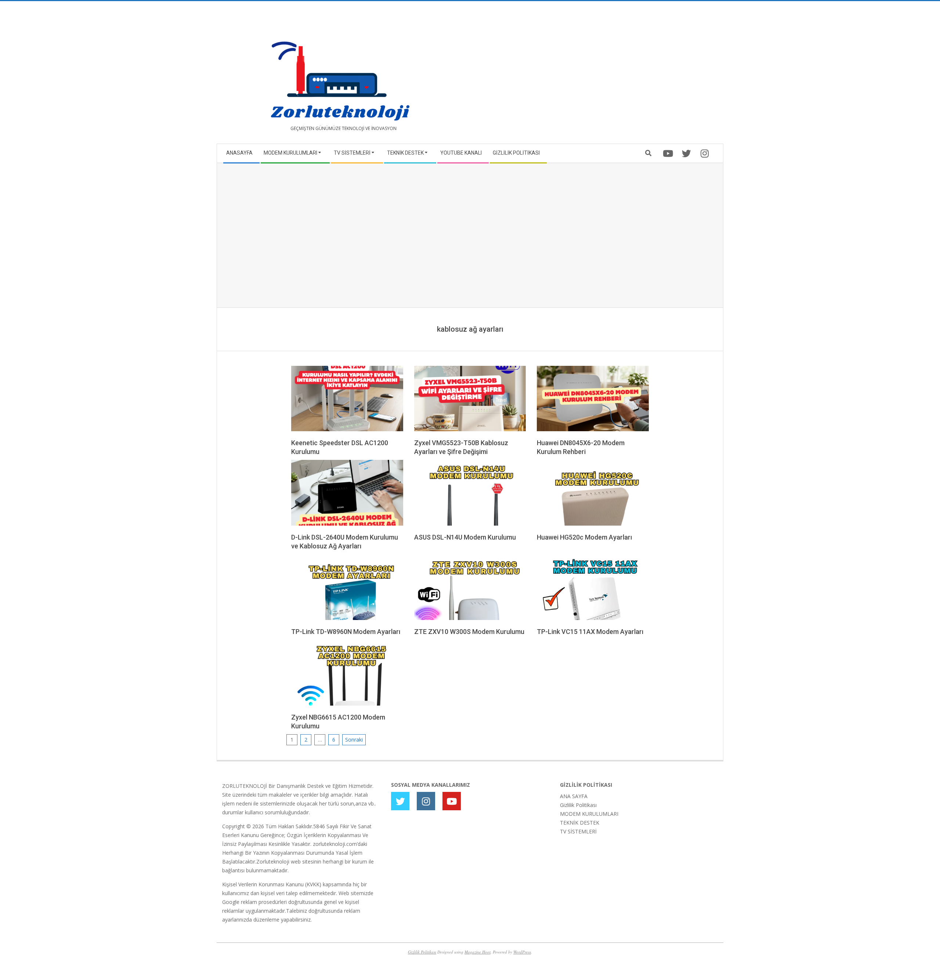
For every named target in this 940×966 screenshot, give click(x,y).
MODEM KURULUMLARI (589, 813)
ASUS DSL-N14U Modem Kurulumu (465, 537)
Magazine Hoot (477, 952)
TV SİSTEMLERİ (578, 831)
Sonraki (354, 739)
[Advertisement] (594, 75)
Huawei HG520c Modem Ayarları (584, 537)
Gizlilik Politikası (578, 804)
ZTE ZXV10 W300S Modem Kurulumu (469, 631)
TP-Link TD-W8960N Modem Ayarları (345, 631)
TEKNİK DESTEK (579, 822)
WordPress (522, 952)
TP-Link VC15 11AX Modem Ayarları (590, 631)
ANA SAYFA (574, 796)
